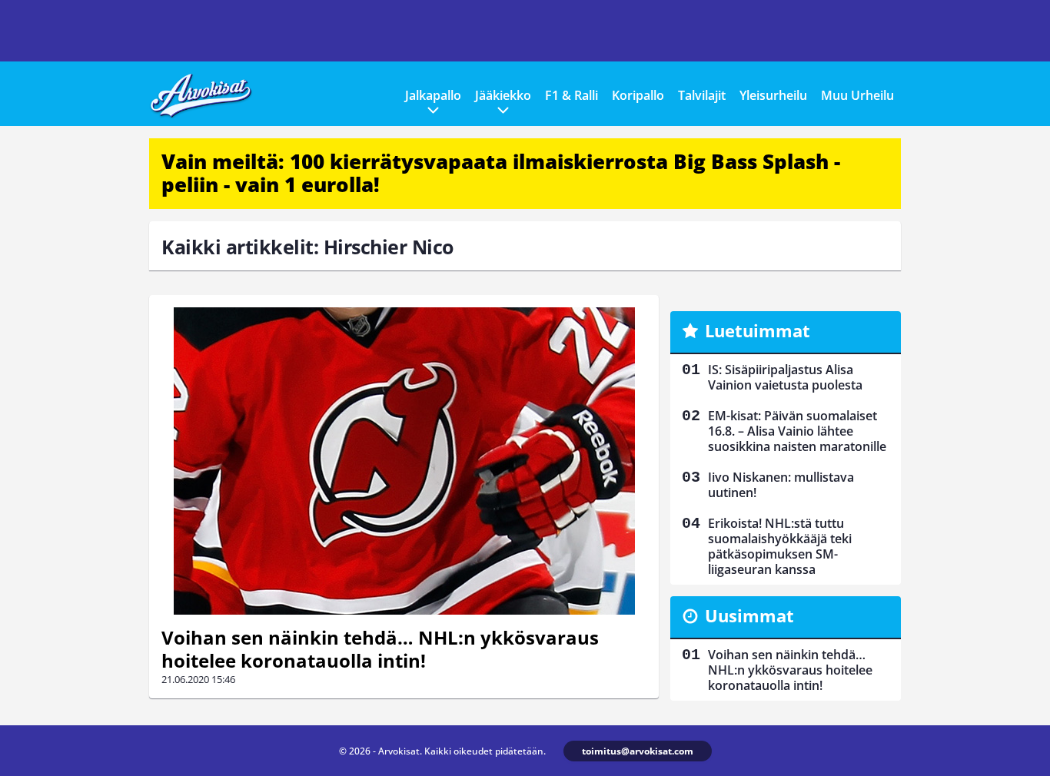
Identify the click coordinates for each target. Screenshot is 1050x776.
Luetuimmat (757, 330)
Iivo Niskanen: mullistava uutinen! (781, 485)
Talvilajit (702, 95)
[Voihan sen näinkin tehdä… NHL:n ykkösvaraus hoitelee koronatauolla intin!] (403, 461)
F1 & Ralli (571, 95)
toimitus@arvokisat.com (637, 751)
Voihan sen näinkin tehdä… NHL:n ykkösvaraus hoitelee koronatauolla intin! (380, 649)
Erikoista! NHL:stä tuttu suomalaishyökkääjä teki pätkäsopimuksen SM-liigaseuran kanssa (780, 546)
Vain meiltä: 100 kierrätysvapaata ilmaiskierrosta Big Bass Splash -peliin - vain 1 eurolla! (500, 173)
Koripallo (638, 95)
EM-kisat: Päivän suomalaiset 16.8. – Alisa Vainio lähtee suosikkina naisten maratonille (797, 431)
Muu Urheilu (857, 95)
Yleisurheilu (773, 95)
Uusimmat (749, 615)
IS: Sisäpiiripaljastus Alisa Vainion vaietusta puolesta (785, 377)
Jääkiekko (503, 95)
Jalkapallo (433, 95)
